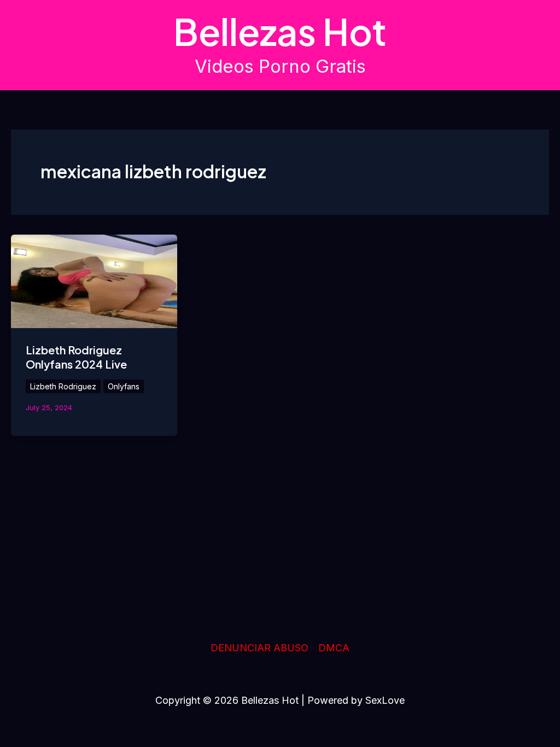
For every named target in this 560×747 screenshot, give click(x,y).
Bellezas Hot (280, 31)
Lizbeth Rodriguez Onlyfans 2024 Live (76, 357)
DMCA (333, 647)
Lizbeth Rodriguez (63, 386)
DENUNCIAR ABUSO (259, 647)
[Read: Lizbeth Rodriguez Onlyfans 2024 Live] (94, 281)
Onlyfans (123, 386)
